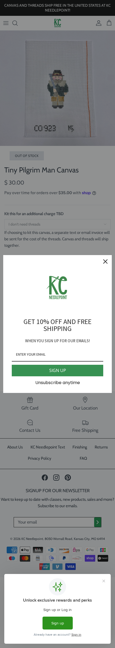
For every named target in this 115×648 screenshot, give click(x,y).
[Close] (105, 261)
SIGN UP (57, 370)
